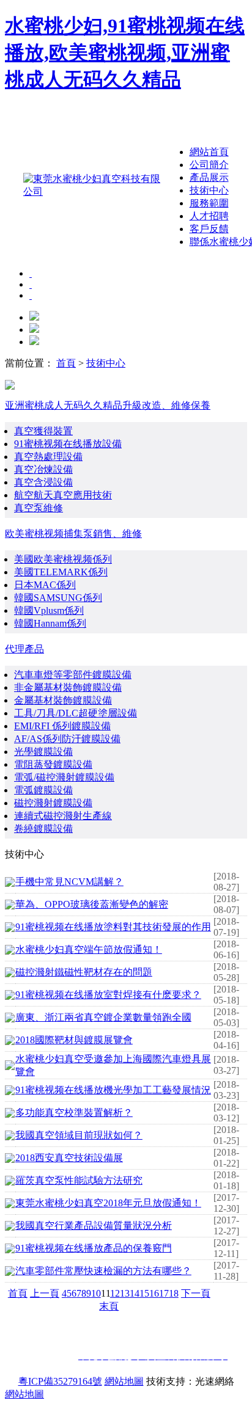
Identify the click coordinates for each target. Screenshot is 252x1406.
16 (154, 1293)
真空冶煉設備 (43, 469)
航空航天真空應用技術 (63, 495)
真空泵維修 (38, 508)
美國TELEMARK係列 (61, 572)
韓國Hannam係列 (50, 623)
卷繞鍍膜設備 (43, 828)
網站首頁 (209, 152)
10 (96, 1293)
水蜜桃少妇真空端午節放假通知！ (88, 949)
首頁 (66, 363)
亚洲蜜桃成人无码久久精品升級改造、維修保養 (107, 405)
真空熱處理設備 (48, 456)
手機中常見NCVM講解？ (69, 881)
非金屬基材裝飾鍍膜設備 (68, 687)
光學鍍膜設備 (43, 751)
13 (125, 1293)
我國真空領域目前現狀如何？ (79, 1135)
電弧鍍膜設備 (43, 790)
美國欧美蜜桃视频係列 (63, 559)
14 (134, 1293)
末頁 (109, 1306)
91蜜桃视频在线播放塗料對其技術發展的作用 (113, 927)
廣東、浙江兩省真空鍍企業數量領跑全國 (103, 1017)
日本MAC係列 (45, 585)
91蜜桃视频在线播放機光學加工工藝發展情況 (113, 1090)
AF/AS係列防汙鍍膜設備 (67, 739)
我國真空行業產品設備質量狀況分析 (93, 1225)
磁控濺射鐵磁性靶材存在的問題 (83, 972)
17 (164, 1293)
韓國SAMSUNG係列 (58, 597)
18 (174, 1293)
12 (115, 1293)
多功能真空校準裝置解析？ (74, 1112)
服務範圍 (209, 203)
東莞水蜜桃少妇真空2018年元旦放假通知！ (108, 1203)
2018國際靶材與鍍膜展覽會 (74, 1040)
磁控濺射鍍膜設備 (53, 803)
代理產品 (24, 649)
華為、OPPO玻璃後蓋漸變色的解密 (91, 904)
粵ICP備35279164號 (60, 1381)
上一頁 (44, 1293)
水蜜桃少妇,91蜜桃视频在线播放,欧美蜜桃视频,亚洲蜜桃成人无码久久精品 (125, 52)
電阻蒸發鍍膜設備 (53, 764)
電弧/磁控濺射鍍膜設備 (64, 777)
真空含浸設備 (43, 482)
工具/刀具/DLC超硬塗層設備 (75, 713)
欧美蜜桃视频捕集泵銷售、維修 (73, 533)
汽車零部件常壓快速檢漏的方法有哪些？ (103, 1271)
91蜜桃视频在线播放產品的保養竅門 (93, 1248)
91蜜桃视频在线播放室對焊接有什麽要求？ (108, 994)
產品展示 (209, 177)
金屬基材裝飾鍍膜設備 (63, 700)
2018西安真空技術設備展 (69, 1158)
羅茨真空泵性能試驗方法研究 (79, 1180)
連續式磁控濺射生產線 (63, 815)
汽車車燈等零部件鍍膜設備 (73, 674)
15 (144, 1293)
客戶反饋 (209, 229)
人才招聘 (209, 216)
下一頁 (195, 1293)
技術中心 (209, 190)
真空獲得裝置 (43, 431)
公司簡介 (209, 164)
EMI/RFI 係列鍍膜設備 (62, 726)
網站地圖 (124, 1381)
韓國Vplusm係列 (49, 610)
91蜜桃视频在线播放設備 (68, 444)
